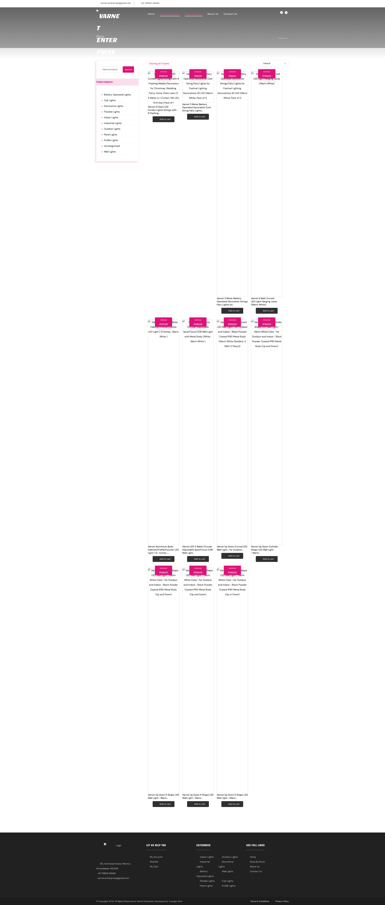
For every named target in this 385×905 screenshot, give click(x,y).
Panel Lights (110, 134)
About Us (255, 866)
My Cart (154, 866)
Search (128, 69)
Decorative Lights (113, 106)
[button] (275, 2)
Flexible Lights (112, 111)
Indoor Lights (111, 117)
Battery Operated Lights (117, 94)
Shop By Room (257, 861)
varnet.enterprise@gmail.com (113, 878)
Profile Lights (111, 140)
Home (253, 856)
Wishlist (154, 861)
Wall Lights (110, 151)
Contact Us (256, 871)
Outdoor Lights (112, 128)
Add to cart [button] (165, 119)
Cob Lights (110, 100)
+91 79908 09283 (106, 873)
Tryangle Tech (175, 901)
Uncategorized (112, 146)
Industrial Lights (113, 123)
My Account (156, 856)
